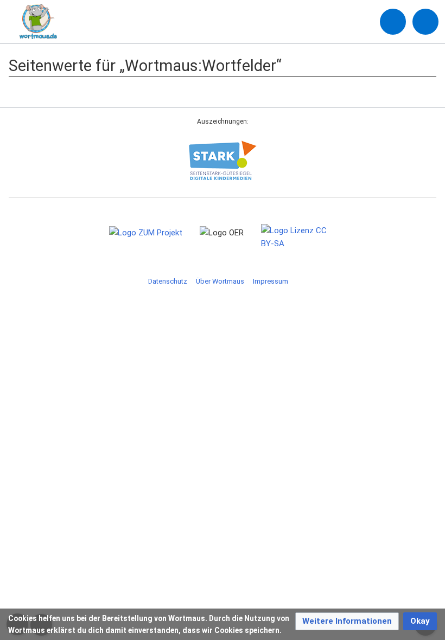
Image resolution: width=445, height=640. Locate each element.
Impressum (270, 281)
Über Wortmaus (220, 281)
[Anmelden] (393, 22)
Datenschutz (167, 281)
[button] (347, 621)
